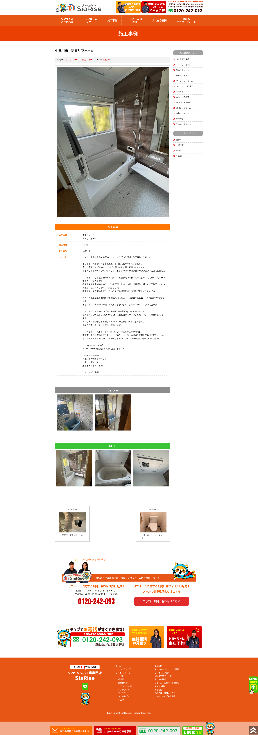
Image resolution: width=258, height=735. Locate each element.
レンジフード (124, 690)
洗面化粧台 (123, 683)
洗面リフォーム (182, 70)
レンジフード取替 (183, 102)
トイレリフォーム (183, 65)
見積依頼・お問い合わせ (165, 693)
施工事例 (112, 20)
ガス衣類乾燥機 (182, 59)
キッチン (122, 693)
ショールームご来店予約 (165, 696)
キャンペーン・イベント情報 (167, 669)
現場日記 (158, 690)
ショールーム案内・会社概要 (167, 683)
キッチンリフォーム (184, 81)
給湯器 (121, 679)
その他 (179, 156)
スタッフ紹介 (160, 686)
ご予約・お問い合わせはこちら (161, 601)
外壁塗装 (180, 119)
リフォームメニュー (91, 20)
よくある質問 (159, 20)
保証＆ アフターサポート (186, 20)
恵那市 (179, 140)
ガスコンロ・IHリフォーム (187, 86)
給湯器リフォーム (183, 108)
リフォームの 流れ (134, 20)
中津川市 (106, 60)
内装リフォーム (87, 60)
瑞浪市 (179, 150)
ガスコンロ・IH (125, 686)
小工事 (121, 700)
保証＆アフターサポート (165, 676)
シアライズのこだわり (67, 20)
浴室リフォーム (72, 60)
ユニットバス (124, 696)
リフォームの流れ (162, 673)
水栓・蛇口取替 (182, 97)
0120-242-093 (96, 602)
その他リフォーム (183, 124)
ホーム (118, 666)
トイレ (121, 676)
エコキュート (181, 92)
